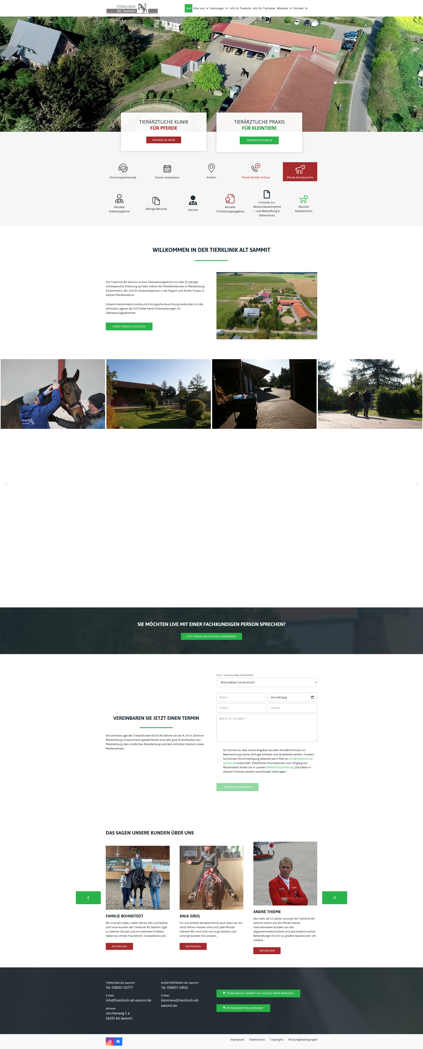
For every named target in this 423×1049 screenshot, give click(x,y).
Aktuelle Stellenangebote (119, 209)
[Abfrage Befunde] (156, 201)
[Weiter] (417, 483)
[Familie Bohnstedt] (138, 878)
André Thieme (267, 912)
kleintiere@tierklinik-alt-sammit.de (180, 1003)
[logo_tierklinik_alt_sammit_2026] (132, 8)
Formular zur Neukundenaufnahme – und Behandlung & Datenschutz (267, 209)
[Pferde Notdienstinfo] (300, 169)
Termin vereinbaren (167, 177)
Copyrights (277, 1039)
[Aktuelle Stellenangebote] (119, 198)
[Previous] (6, 483)
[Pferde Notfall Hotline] (256, 167)
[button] (207, 8)
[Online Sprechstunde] (123, 168)
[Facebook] (118, 1041)
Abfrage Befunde (156, 209)
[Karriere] (193, 200)
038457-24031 (177, 987)
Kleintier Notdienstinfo (303, 209)
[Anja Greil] (212, 878)
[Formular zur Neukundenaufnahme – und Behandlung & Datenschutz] (267, 194)
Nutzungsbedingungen (302, 1039)
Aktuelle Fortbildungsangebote (230, 209)
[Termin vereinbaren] (167, 168)
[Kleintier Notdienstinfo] (303, 198)
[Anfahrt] (211, 168)
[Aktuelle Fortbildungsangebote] (229, 198)
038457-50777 (122, 987)
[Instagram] (110, 1041)
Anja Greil (190, 916)
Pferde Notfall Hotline (256, 177)
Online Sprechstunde (123, 177)
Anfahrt (211, 177)
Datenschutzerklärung (280, 767)
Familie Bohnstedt (124, 916)
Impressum (237, 1039)
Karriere (193, 210)
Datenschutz (257, 1039)
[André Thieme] (285, 873)
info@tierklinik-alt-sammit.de (128, 1000)
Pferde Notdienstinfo (300, 177)
